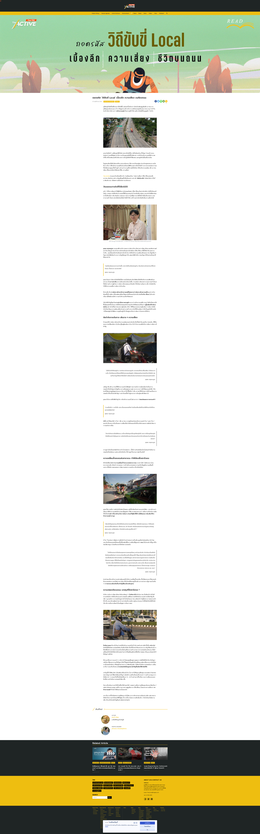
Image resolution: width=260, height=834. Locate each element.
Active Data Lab (98, 782)
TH (136, 822)
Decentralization (103, 811)
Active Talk (163, 810)
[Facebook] (156, 102)
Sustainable (118, 816)
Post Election (118, 785)
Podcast (161, 13)
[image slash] (131, 13)
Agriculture (118, 814)
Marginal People (103, 819)
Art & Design (111, 813)
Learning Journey (148, 814)
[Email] (163, 102)
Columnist (134, 811)
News (135, 13)
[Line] (161, 102)
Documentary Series (149, 818)
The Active (106, 176)
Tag (93, 780)
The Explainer (149, 811)
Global (110, 809)
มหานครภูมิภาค (97, 790)
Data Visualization (141, 810)
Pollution (117, 809)
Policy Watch (108, 785)
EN (134, 822)
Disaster (117, 810)
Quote (133, 813)
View (155, 13)
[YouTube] (151, 799)
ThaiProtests (108, 788)
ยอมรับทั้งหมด (147, 823)
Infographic (141, 811)
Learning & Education (105, 762)
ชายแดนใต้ (127, 788)
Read (139, 13)
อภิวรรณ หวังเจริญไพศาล (119, 729)
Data (145, 13)
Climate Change (117, 813)
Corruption (147, 762)
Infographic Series (141, 817)
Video (150, 13)
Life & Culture (116, 13)
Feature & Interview (109, 101)
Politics (94, 809)
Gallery (155, 809)
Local (110, 812)
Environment (125, 13)
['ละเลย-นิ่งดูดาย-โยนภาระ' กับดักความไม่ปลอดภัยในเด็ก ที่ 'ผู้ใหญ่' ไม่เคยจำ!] (156, 754)
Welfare (101, 813)
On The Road (148, 816)
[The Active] (129, 6)
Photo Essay (156, 810)
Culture (110, 815)
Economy (95, 812)
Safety (117, 101)
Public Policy (95, 13)
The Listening (118, 788)
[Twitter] (158, 102)
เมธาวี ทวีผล (115, 717)
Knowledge (141, 814)
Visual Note (141, 813)
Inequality (126, 782)
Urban (110, 810)
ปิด (147, 829)
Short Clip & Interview (148, 810)
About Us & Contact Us (152, 780)
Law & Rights (96, 762)
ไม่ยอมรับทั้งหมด (147, 826)
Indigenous (117, 782)
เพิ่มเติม (106, 826)
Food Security (103, 814)
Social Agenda (105, 13)
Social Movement (127, 762)
